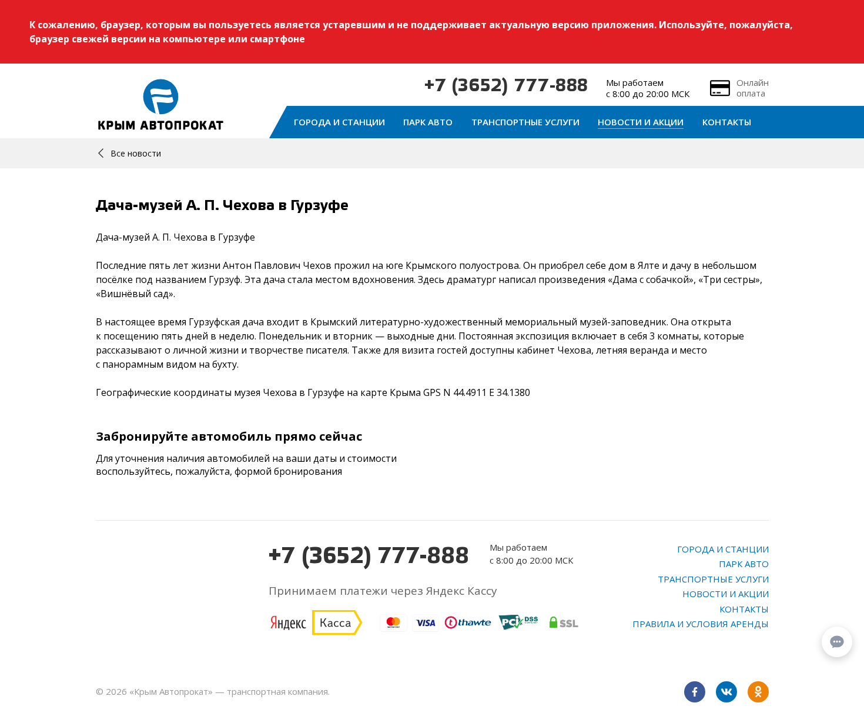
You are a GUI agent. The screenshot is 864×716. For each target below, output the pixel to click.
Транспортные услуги (525, 122)
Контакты (726, 122)
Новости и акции (641, 122)
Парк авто (428, 122)
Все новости (135, 153)
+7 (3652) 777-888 (506, 86)
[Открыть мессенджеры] (837, 642)
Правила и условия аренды (700, 624)
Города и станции (339, 122)
